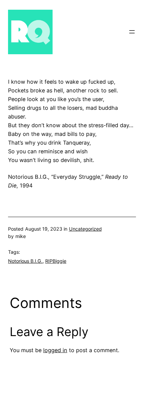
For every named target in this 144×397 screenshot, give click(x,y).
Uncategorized (85, 229)
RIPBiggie (55, 261)
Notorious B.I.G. (25, 261)
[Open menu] (132, 32)
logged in (55, 350)
